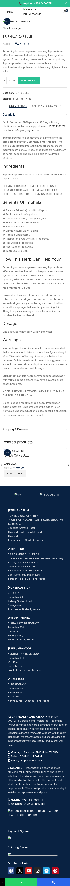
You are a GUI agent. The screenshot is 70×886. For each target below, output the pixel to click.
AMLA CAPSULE (16, 455)
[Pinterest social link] (22, 99)
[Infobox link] (37, 525)
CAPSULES (22, 92)
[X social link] (17, 99)
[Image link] (37, 812)
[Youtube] (28, 870)
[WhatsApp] (21, 882)
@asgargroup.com (30, 130)
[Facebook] (11, 870)
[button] (15, 473)
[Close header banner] (66, 3)
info (17, 130)
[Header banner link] (30, 3)
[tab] (18, 105)
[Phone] (53, 882)
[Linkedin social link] (26, 99)
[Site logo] (35, 11)
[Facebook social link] (13, 99)
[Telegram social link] (30, 99)
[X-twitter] (19, 870)
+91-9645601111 (56, 126)
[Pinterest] (55, 870)
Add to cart (29, 80)
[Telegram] (46, 870)
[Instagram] (37, 870)
